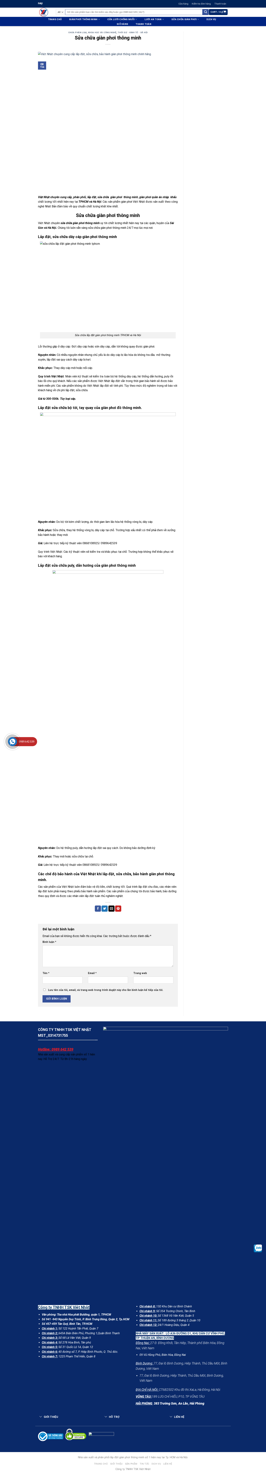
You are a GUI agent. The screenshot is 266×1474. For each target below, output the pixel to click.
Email (92, 973)
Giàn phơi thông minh (83, 19)
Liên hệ (167, 1464)
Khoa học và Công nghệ (102, 32)
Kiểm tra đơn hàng (201, 3)
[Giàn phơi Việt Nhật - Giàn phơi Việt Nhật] (44, 12)
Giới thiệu (116, 1464)
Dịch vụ (211, 19)
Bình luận (49, 942)
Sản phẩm (131, 1464)
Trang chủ (55, 19)
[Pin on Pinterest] (118, 909)
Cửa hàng (183, 3)
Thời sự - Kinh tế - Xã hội (133, 32)
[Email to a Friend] (111, 909)
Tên (46, 973)
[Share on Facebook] (98, 909)
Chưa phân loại (77, 32)
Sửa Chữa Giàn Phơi (184, 19)
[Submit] (205, 12)
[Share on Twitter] (105, 909)
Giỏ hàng (122, 24)
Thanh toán (220, 3)
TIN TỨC (144, 1464)
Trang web (140, 973)
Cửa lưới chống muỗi (121, 19)
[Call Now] (12, 741)
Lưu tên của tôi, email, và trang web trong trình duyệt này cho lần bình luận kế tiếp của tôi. (105, 990)
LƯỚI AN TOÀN (153, 19)
